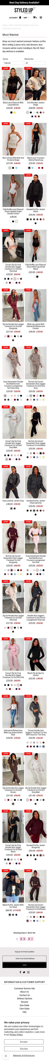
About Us (24, 992)
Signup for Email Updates (24, 952)
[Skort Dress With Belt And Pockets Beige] (13, 139)
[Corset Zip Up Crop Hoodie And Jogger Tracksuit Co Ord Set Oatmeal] (13, 246)
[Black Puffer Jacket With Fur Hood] (13, 886)
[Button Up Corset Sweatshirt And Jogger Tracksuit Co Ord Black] (36, 422)
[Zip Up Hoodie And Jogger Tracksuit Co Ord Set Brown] (13, 769)
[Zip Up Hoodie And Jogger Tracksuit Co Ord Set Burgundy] (13, 305)
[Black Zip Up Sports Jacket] (36, 654)
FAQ (24, 1012)
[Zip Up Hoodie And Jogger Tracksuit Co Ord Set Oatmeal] (13, 597)
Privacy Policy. (16, 1034)
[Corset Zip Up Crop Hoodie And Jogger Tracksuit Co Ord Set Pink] (13, 654)
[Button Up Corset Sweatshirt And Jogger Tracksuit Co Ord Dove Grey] (36, 363)
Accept (24, 1042)
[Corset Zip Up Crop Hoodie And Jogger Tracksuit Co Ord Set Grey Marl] (13, 422)
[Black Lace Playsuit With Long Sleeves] (13, 84)
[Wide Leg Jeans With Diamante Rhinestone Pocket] (36, 305)
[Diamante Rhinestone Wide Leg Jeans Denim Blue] (13, 711)
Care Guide (24, 1008)
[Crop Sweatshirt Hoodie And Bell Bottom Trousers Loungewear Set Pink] (36, 537)
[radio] (11, 112)
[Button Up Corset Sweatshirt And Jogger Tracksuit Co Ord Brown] (36, 886)
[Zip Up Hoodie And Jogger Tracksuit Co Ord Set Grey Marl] (36, 769)
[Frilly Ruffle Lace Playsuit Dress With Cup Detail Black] (36, 246)
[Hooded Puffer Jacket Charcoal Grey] (36, 482)
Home (4, 25)
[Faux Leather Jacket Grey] (13, 482)
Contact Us (24, 995)
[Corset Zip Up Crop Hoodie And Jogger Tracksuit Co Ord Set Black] (13, 826)
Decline (24, 1049)
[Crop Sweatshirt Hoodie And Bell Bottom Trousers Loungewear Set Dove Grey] (13, 363)
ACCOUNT (13, 18)
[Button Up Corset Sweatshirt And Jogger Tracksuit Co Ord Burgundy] (13, 537)
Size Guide (24, 1005)
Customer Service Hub (24, 988)
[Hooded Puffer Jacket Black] (36, 190)
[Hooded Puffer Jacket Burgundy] (36, 826)
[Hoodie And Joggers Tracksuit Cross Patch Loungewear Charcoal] (36, 597)
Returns (24, 1002)
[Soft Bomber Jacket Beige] (36, 84)
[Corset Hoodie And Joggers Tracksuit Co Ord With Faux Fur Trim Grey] (36, 711)
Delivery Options (24, 998)
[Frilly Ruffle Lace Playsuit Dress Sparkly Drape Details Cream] (13, 190)
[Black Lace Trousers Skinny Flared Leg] (36, 139)
